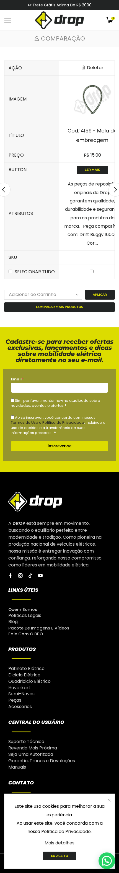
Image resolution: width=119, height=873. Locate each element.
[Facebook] (10, 575)
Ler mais (92, 170)
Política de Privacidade (66, 831)
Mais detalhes (59, 843)
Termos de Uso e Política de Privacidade (47, 422)
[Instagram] (20, 575)
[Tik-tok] (30, 575)
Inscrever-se (59, 445)
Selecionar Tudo (35, 272)
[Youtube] (40, 575)
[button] (107, 860)
